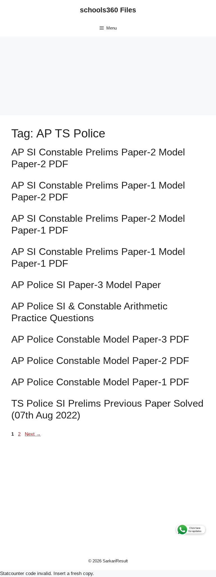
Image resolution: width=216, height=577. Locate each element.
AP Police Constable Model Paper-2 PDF (100, 360)
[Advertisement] (108, 76)
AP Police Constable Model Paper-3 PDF (100, 339)
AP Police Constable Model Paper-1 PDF (100, 381)
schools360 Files (108, 10)
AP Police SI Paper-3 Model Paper (86, 284)
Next (33, 434)
